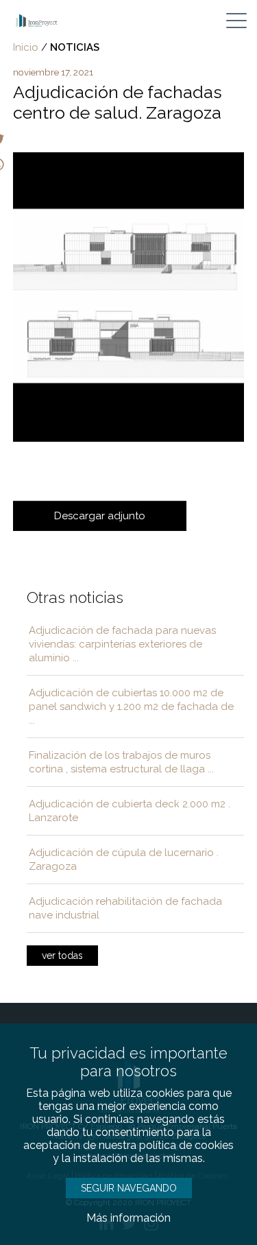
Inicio (25, 47)
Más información (128, 1217)
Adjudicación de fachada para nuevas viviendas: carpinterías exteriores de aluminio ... (122, 644)
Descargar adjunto (99, 516)
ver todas (62, 955)
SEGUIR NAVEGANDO (129, 1188)
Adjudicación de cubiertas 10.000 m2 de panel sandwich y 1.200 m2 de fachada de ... (131, 706)
